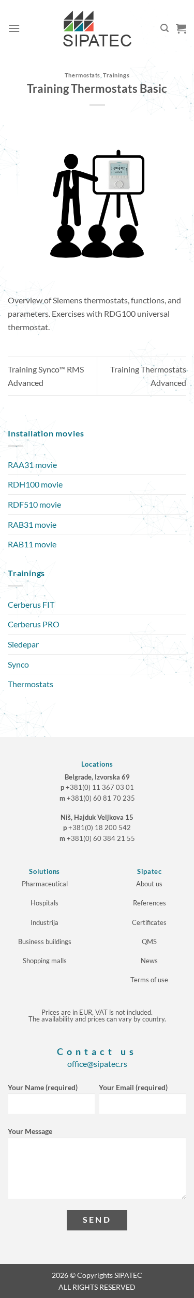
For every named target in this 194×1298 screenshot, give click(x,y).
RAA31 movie (32, 464)
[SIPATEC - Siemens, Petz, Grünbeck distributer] (97, 28)
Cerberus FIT (31, 604)
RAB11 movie (32, 544)
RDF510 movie (34, 504)
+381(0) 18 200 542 (99, 827)
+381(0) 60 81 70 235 (101, 798)
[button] (14, 28)
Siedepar (23, 644)
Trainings (116, 75)
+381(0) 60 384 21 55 (101, 838)
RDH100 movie (35, 484)
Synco (18, 664)
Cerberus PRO (33, 624)
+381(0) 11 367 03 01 (100, 787)
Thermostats (82, 75)
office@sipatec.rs (97, 1063)
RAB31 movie (32, 524)
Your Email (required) (133, 1087)
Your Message (30, 1131)
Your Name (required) (43, 1087)
